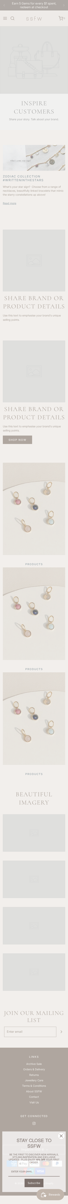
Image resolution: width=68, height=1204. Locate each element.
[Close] (61, 1135)
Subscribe (34, 1183)
